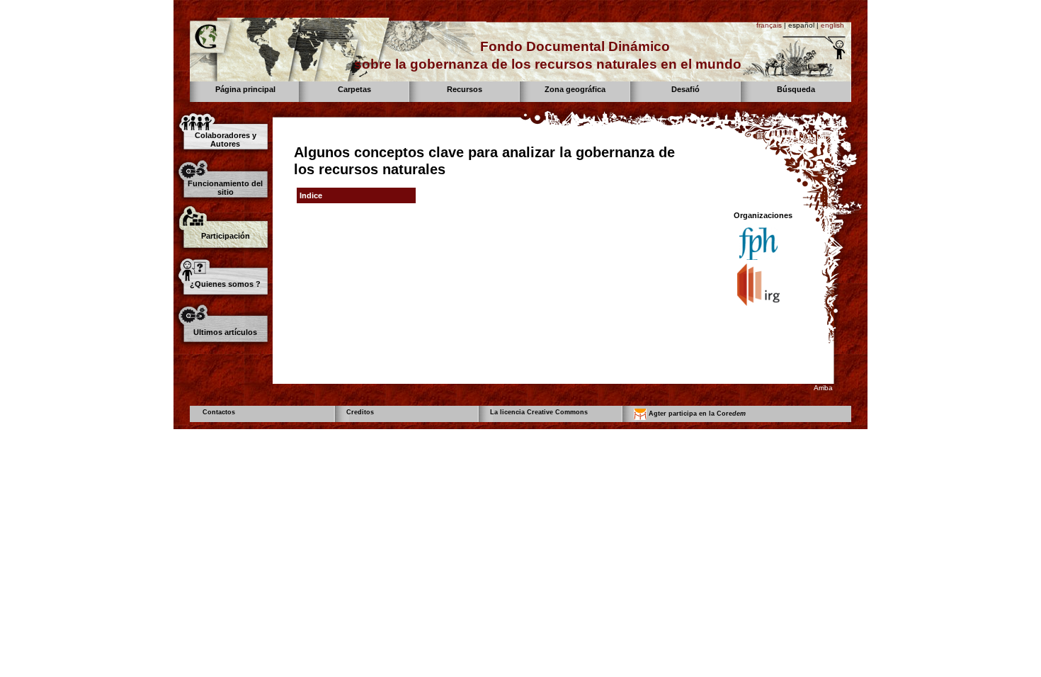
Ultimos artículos (225, 332)
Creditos (360, 412)
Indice (311, 195)
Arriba (823, 388)
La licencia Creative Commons (539, 412)
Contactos (219, 412)
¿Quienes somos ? (225, 284)
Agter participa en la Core (696, 413)
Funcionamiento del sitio (225, 187)
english (832, 25)
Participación (225, 236)
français (769, 25)
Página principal (245, 89)
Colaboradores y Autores (225, 139)
